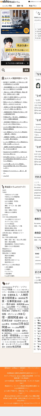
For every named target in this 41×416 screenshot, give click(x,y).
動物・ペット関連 (18, 307)
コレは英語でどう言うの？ (13, 219)
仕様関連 (10, 297)
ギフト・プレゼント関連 (18, 289)
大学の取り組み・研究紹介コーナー (13, 233)
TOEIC (4, 192)
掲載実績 (5, 235)
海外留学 (7, 208)
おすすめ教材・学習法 (11, 201)
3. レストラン (9, 271)
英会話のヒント (7, 249)
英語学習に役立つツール (12, 260)
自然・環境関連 (11, 335)
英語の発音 (8, 258)
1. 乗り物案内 (9, 267)
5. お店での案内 (9, 276)
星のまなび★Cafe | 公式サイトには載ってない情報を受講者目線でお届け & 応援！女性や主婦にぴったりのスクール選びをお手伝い (21, 398)
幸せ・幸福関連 (23, 311)
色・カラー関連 (23, 335)
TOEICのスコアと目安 (11, 194)
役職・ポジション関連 (12, 314)
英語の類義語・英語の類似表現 (17, 341)
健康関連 (27, 304)
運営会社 (7, 368)
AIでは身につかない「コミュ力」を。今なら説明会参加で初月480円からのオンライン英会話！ (15, 159)
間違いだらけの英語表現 (12, 246)
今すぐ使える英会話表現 (9, 217)
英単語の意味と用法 (11, 228)
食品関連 (16, 346)
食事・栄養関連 (7, 347)
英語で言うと (8, 339)
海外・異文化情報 (10, 242)
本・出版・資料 (19, 331)
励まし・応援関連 (6, 307)
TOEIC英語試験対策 (7, 287)
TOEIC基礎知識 (9, 199)
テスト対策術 (9, 203)
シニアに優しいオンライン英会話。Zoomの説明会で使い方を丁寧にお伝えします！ (15, 166)
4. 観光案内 (8, 273)
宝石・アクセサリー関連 (20, 309)
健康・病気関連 (17, 304)
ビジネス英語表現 (20, 292)
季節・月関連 (8, 309)
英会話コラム (15, 2)
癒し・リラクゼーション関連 (17, 333)
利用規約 (22, 368)
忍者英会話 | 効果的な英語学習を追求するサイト (21, 373)
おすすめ (5, 215)
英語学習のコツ (9, 262)
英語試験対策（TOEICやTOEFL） (15, 244)
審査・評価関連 (12, 311)
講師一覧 (20, 6)
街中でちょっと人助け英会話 (11, 264)
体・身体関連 (20, 298)
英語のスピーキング (17, 339)
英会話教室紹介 (7, 251)
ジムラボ (6, 176)
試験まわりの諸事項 (11, 212)
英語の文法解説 (9, 255)
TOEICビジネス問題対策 (12, 197)
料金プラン (33, 6)
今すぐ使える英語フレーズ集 (13, 226)
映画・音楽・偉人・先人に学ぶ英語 (15, 239)
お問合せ (15, 368)
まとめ (38, 38)
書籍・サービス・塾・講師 (13, 205)
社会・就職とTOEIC (11, 210)
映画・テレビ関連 (13, 327)
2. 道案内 (7, 269)
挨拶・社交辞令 (15, 321)
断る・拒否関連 (12, 324)
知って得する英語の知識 (9, 237)
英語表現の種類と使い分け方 (13, 230)
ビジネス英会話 (9, 224)
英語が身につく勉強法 (9, 253)
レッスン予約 (7, 6)
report (4, 190)
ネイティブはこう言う (11, 221)
